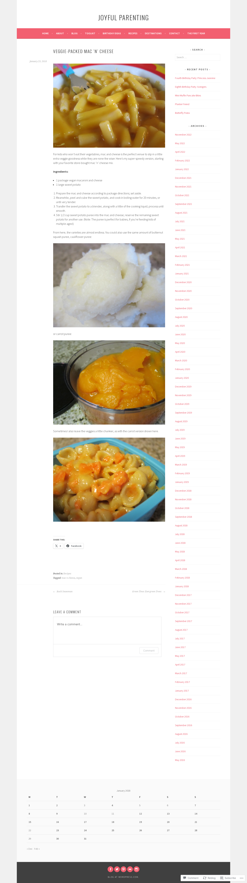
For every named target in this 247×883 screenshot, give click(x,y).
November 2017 (183, 603)
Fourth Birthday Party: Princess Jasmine (195, 78)
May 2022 (180, 143)
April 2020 (180, 351)
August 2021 (181, 212)
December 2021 (183, 177)
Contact (174, 33)
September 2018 (183, 516)
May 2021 (180, 238)
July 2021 (180, 221)
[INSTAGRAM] (136, 869)
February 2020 (182, 369)
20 (168, 822)
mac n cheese (68, 578)
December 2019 (183, 386)
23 (57, 830)
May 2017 (180, 655)
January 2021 (182, 273)
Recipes (132, 33)
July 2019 (180, 429)
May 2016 (180, 760)
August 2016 (181, 734)
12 (140, 813)
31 (85, 838)
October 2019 (182, 404)
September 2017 (183, 621)
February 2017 (182, 682)
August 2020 (181, 317)
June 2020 (180, 334)
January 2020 (182, 377)
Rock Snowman (64, 591)
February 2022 (182, 160)
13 (168, 813)
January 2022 (182, 169)
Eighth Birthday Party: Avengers (190, 86)
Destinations (153, 33)
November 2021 (183, 186)
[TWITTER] (117, 869)
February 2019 (182, 473)
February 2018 (182, 577)
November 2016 (183, 707)
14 (196, 813)
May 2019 (180, 447)
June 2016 (180, 751)
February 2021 (182, 264)
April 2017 (180, 664)
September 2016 (183, 725)
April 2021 (180, 247)
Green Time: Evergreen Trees (147, 591)
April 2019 (180, 456)
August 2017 (181, 629)
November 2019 (183, 395)
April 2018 (180, 560)
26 (140, 830)
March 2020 (181, 360)
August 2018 (181, 525)
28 (196, 830)
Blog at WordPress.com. (123, 877)
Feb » (37, 848)
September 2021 (183, 204)
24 (85, 830)
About (60, 33)
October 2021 (182, 195)
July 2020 (180, 325)
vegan (79, 578)
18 (113, 822)
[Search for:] (197, 57)
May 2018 (180, 551)
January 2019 (182, 482)
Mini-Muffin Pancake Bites (188, 95)
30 (57, 838)
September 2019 (183, 412)
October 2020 (182, 299)
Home (45, 33)
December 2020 (183, 282)
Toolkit (90, 33)
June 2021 (180, 230)
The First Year (196, 33)
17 (85, 822)
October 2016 (182, 716)
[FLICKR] (130, 869)
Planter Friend (182, 104)
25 (113, 830)
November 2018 (183, 499)
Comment (149, 650)
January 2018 (182, 586)
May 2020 (180, 343)
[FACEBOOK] (110, 869)
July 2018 (180, 534)
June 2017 (180, 647)
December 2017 (183, 595)
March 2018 (181, 569)
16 (57, 822)
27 (168, 830)
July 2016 (180, 742)
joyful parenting (123, 17)
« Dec (30, 848)
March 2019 (181, 464)
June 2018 (180, 542)
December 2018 (183, 490)
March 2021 (181, 256)
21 (196, 822)
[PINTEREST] (123, 869)
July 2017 (180, 638)
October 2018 (182, 508)
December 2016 (183, 699)
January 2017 (182, 690)
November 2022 (183, 134)
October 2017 (182, 612)
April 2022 (180, 151)
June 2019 (180, 438)
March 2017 (181, 673)
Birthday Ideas (112, 33)
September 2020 (183, 308)
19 (140, 822)
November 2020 (183, 291)
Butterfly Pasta (182, 112)
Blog (74, 33)
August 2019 (181, 421)
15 (30, 822)
